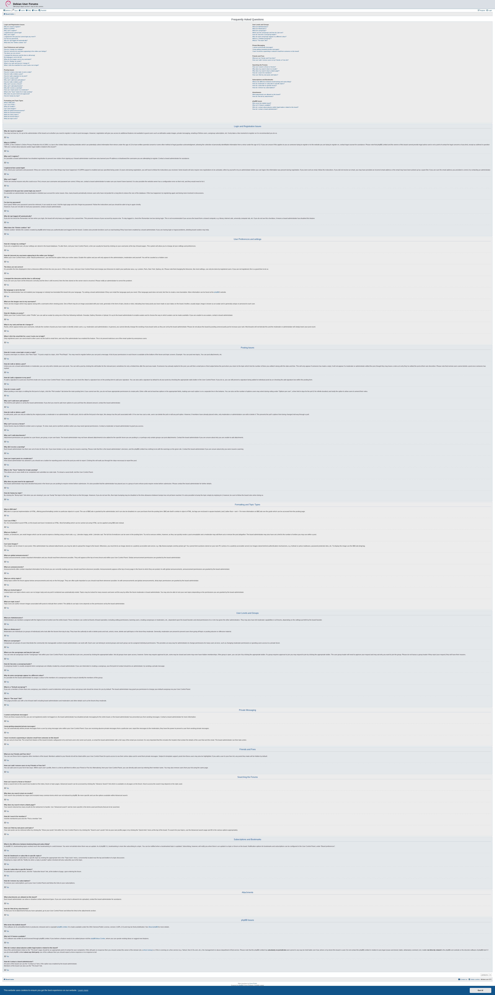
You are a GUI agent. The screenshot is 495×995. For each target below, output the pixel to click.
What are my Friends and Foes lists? (263, 58)
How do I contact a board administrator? (264, 109)
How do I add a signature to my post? (15, 76)
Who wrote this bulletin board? (261, 103)
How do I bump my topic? (12, 96)
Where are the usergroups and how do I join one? (267, 32)
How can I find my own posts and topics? (265, 75)
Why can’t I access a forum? (13, 84)
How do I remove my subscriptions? (263, 87)
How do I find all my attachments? (262, 96)
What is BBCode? (9, 102)
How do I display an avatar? (12, 61)
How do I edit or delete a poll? (13, 82)
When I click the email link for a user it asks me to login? (21, 65)
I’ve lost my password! (11, 38)
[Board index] (8, 4)
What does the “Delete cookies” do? (15, 42)
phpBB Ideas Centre (98, 938)
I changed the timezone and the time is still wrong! (19, 55)
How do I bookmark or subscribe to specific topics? (268, 83)
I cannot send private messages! (262, 47)
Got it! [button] (480, 990)
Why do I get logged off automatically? (16, 40)
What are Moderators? (259, 28)
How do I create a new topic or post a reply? (18, 72)
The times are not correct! (12, 53)
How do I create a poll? (11, 78)
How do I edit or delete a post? (13, 74)
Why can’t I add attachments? (13, 86)
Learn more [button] (83, 990)
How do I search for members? (262, 73)
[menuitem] (7, 10)
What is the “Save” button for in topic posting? (18, 92)
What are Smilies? (9, 106)
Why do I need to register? (12, 26)
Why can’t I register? (10, 30)
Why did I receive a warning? (13, 88)
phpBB (216, 292)
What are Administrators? (260, 26)
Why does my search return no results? (264, 69)
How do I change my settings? (13, 49)
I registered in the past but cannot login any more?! (20, 36)
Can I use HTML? (9, 104)
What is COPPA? (9, 28)
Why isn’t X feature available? (261, 105)
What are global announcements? (14, 110)
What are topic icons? (11, 118)
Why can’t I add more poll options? (14, 80)
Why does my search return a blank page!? (265, 71)
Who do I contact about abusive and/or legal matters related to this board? (275, 107)
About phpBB (153, 927)
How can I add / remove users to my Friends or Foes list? (270, 60)
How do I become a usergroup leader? (264, 34)
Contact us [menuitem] (463, 979)
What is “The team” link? (260, 40)
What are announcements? (12, 112)
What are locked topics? (11, 116)
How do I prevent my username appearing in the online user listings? (25, 51)
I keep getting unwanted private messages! (265, 49)
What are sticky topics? (11, 114)
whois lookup (147, 950)
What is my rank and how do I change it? (16, 63)
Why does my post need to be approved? (17, 94)
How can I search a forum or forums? (264, 67)
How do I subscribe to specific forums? (264, 85)
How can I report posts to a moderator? (16, 90)
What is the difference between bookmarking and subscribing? (271, 81)
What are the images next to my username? (17, 59)
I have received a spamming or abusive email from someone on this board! (275, 51)
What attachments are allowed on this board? (266, 94)
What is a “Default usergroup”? (262, 38)
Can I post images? (10, 108)
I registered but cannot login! (13, 32)
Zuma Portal (253, 983)
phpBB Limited (62, 927)
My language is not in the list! (13, 57)
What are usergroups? (259, 30)
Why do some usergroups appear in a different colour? (269, 36)
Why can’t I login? (9, 34)
